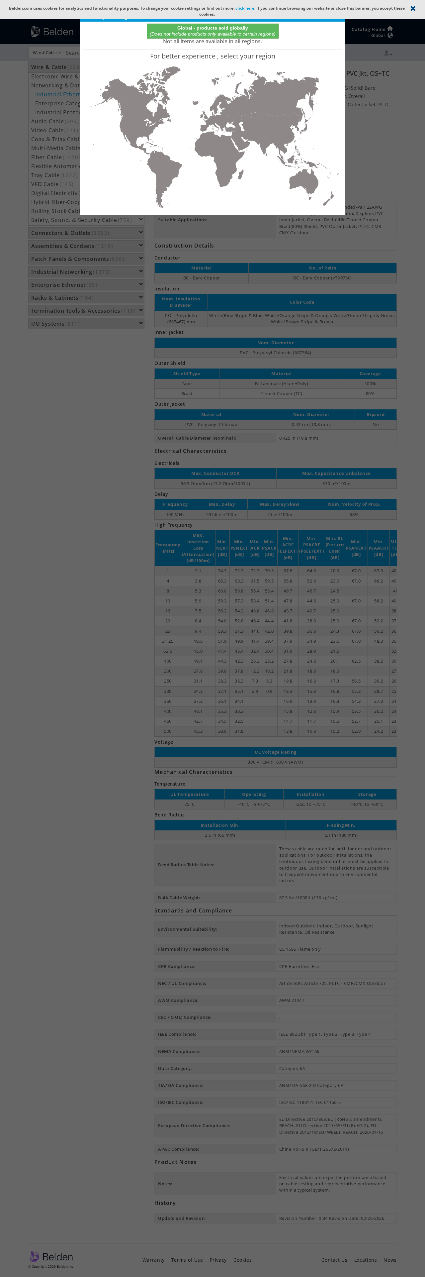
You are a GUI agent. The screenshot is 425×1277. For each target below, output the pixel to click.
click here (244, 8)
